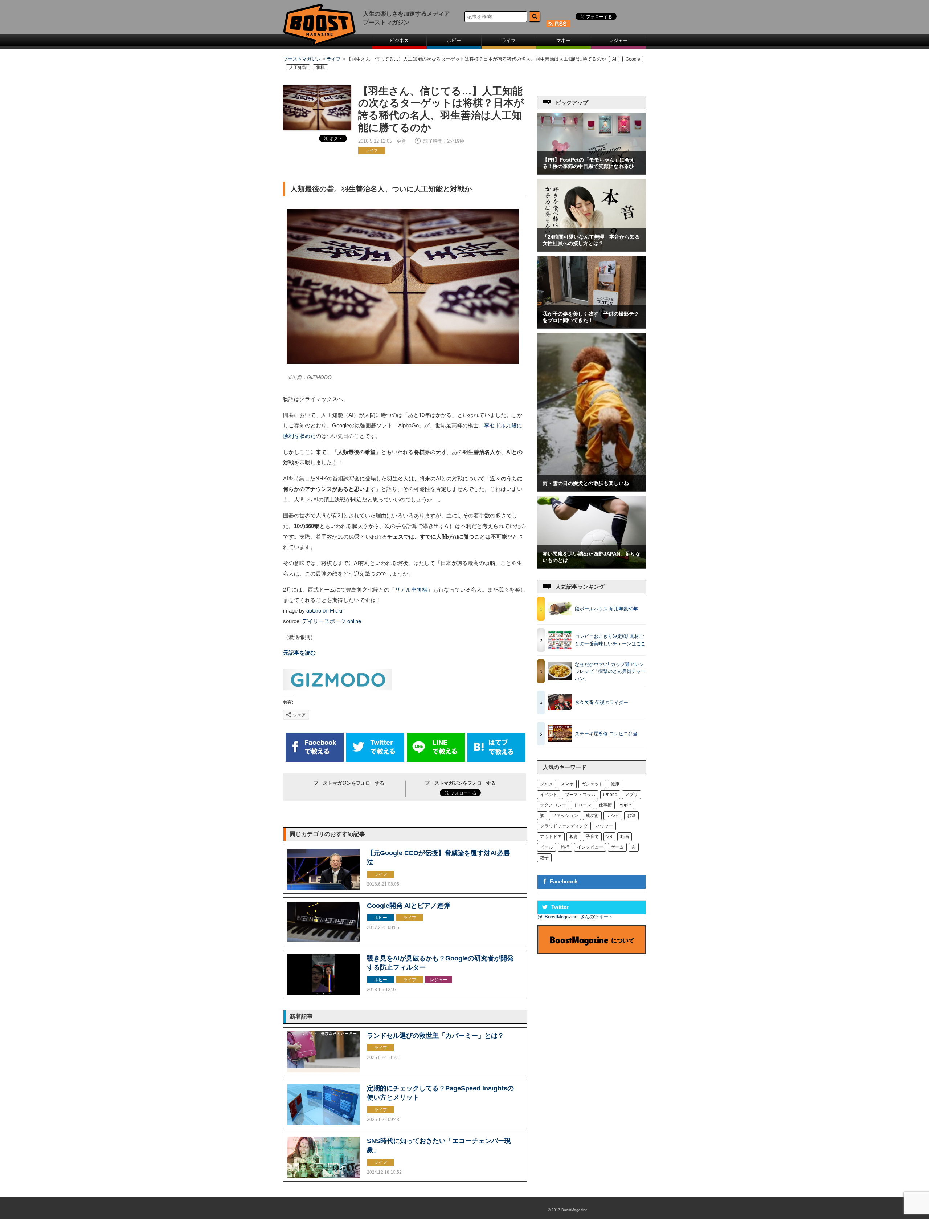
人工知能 (298, 67)
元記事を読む (299, 653)
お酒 (631, 815)
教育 (573, 836)
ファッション (565, 815)
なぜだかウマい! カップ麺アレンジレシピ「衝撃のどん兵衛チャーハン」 (610, 671)
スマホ (567, 784)
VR (609, 836)
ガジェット (592, 784)
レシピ (612, 815)
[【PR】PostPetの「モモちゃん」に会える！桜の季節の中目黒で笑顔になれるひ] (591, 172)
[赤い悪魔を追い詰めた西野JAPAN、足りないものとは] (591, 566)
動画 (624, 836)
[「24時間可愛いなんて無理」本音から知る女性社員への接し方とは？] (591, 249)
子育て (592, 836)
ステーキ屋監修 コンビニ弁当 (606, 733)
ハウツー (604, 826)
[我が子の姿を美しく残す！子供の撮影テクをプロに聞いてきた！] (591, 326)
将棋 (320, 67)
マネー (563, 40)
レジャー (618, 40)
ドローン (582, 805)
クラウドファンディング (564, 826)
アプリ (631, 794)
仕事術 (605, 805)
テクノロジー (553, 805)
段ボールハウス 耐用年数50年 (606, 608)
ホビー (454, 40)
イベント (548, 794)
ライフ (509, 40)
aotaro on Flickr (324, 611)
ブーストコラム (580, 794)
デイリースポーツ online (331, 621)
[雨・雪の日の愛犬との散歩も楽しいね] (591, 489)
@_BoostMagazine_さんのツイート (575, 916)
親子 (544, 857)
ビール (546, 847)
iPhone (610, 794)
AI (614, 59)
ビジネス (399, 40)
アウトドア (551, 836)
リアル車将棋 (411, 590)
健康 (615, 784)
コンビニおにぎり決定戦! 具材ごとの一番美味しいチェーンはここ (610, 640)
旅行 (565, 847)
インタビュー (590, 847)
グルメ (546, 784)
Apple (625, 805)
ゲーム (617, 847)
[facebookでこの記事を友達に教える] (315, 760)
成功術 (592, 815)
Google (633, 59)
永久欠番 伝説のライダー (601, 702)
